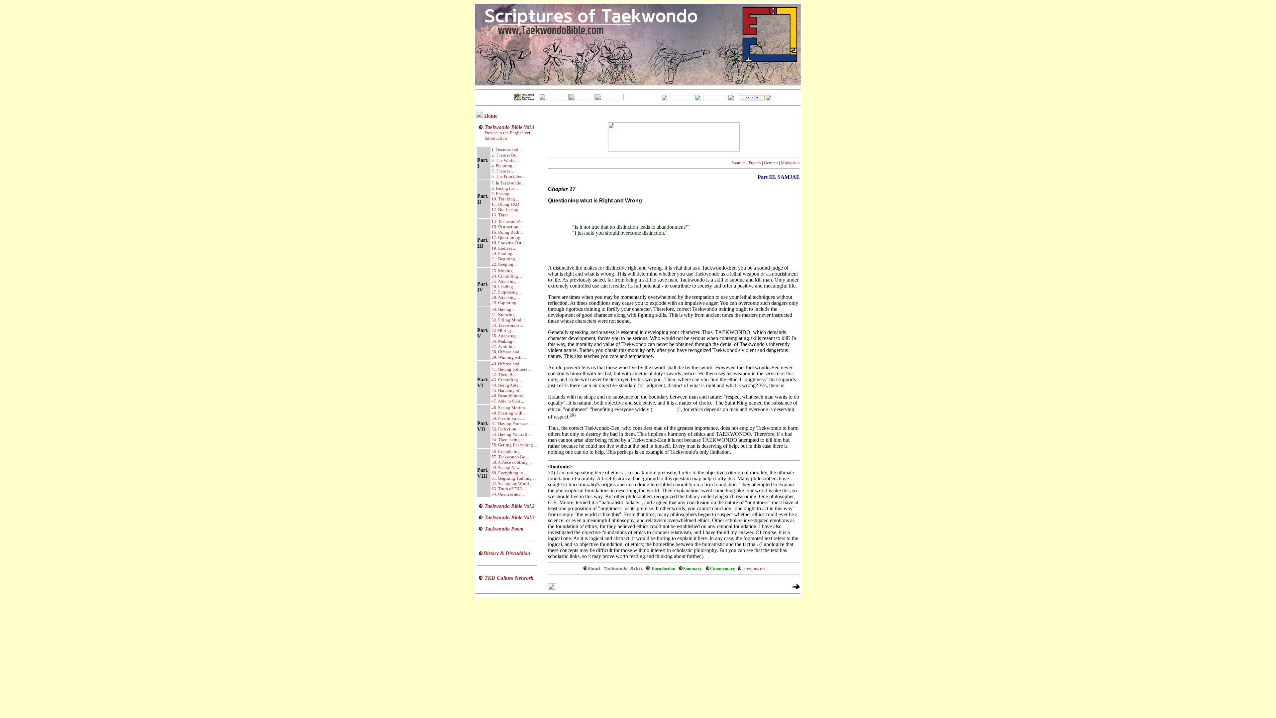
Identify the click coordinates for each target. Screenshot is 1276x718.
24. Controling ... (506, 276)
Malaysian (790, 162)
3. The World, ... (505, 160)
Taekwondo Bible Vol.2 (509, 506)
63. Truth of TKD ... (508, 488)
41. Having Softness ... (511, 369)
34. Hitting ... (503, 330)
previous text (755, 568)
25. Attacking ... (505, 281)
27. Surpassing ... (506, 292)
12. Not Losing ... (506, 209)
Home (490, 116)
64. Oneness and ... (508, 494)
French (755, 162)
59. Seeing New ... (507, 467)
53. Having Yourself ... (511, 434)
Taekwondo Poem (503, 529)
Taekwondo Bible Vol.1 (509, 127)
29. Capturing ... (505, 302)
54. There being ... (507, 439)
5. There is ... (502, 171)
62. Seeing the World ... (512, 483)
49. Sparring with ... (508, 413)
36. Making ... (503, 341)
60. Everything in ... (509, 472)
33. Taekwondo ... (507, 325)
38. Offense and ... (507, 351)
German (771, 162)
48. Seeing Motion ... (510, 407)
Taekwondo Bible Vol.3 (509, 517)
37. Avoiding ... (505, 346)
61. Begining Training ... (513, 478)
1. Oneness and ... (506, 149)
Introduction (495, 138)
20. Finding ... (503, 253)
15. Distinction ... (506, 226)
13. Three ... (501, 214)
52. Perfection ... (505, 428)
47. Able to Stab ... (507, 401)
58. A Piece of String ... (511, 462)
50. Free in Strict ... (508, 418)
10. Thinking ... (505, 198)
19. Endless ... (503, 248)
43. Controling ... (506, 379)
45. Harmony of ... (507, 390)
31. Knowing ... (505, 314)
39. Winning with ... (509, 357)
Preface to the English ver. (507, 132)
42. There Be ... (504, 374)
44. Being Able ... (506, 385)
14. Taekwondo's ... (508, 221)
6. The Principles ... (508, 176)
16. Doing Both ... (507, 232)
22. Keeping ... (504, 264)
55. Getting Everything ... (514, 444)
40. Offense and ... (507, 363)
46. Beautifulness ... (509, 395)
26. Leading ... (504, 286)
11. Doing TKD (505, 204)
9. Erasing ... (502, 193)
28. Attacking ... (505, 297)
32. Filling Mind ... (508, 319)
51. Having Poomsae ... (511, 423)
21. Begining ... (505, 258)
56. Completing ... (507, 451)
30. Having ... (503, 309)
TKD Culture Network (508, 578)
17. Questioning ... (507, 237)
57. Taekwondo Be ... (510, 456)
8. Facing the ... (505, 188)
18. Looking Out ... (508, 242)
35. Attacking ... (505, 335)
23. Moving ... (504, 270)
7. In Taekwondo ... (508, 182)
